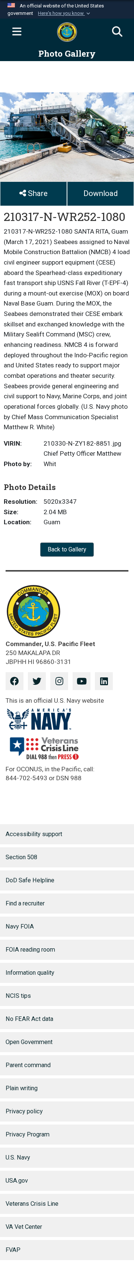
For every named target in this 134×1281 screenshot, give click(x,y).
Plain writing (22, 1088)
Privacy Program (28, 1134)
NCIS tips (18, 995)
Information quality (30, 972)
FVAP (13, 1249)
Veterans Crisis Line (32, 1203)
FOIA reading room (30, 949)
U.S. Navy (18, 1157)
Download (100, 193)
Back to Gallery (67, 549)
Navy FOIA (20, 926)
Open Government (29, 1042)
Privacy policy (24, 1111)
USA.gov (17, 1180)
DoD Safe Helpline (30, 880)
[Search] (117, 32)
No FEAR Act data (29, 1018)
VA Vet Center (24, 1226)
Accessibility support (34, 834)
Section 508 (21, 857)
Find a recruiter (25, 903)
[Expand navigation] (17, 32)
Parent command (28, 1065)
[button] (65, 13)
